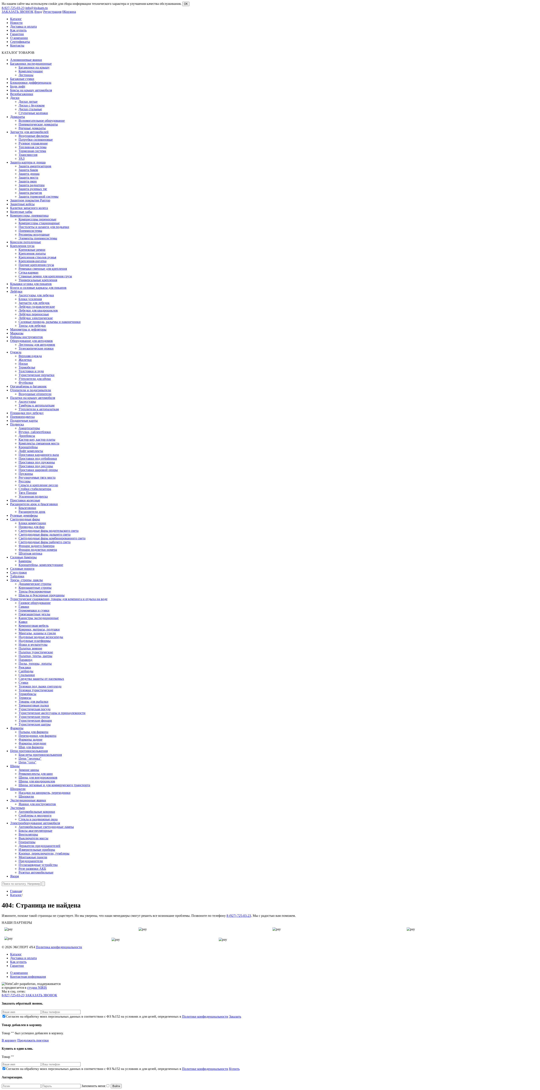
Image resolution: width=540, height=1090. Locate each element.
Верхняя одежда (30, 356)
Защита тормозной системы (38, 196)
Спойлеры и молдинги (35, 815)
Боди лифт (17, 86)
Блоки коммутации (32, 523)
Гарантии (17, 965)
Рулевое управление (33, 143)
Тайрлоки (17, 576)
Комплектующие (31, 71)
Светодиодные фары (25, 519)
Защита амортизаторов (35, 166)
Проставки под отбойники (38, 458)
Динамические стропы (35, 584)
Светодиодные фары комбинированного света (52, 538)
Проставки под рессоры (36, 466)
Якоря (14, 876)
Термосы (25, 698)
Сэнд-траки (18, 572)
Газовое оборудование (35, 603)
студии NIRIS (37, 987)
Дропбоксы (27, 436)
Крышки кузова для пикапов (31, 284)
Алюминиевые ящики (26, 60)
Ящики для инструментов (37, 804)
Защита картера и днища (28, 162)
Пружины (26, 473)
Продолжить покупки (33, 1040)
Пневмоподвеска (22, 417)
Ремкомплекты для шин (36, 773)
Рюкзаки (25, 667)
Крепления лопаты (32, 253)
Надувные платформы (35, 641)
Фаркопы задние (30, 739)
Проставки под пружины (37, 462)
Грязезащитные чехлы (34, 614)
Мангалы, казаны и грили (37, 633)
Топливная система (32, 147)
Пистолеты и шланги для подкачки (44, 227)
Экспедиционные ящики (28, 800)
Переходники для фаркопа (37, 735)
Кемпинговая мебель (34, 625)
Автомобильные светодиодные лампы (46, 827)
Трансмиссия (28, 155)
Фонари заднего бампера (36, 546)
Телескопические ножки (36, 348)
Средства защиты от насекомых (41, 679)
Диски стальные (30, 109)
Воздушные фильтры (34, 136)
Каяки (23, 622)
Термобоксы (27, 694)
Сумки (23, 682)
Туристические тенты (34, 717)
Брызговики (27, 508)
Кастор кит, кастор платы (37, 439)
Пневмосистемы (30, 230)
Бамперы (25, 561)
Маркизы (16, 333)
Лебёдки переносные (34, 314)
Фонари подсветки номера (38, 549)
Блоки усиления (30, 299)
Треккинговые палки (34, 705)
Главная (16, 891)
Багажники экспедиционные (31, 63)
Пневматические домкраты (38, 124)
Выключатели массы (33, 838)
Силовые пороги (22, 568)
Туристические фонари (35, 720)
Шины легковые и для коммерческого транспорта (54, 785)
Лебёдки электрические (36, 318)
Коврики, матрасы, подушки (39, 629)
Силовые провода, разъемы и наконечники (50, 322)
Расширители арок (32, 511)
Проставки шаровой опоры (38, 470)
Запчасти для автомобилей (29, 132)
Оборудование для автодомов (31, 341)
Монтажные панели (33, 857)
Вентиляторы (28, 834)
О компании (19, 973)
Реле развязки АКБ (32, 868)
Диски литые (28, 101)
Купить (234, 1069)
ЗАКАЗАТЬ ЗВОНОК (18, 12)
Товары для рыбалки (33, 701)
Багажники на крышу (34, 67)
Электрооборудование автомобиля (35, 823)
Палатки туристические (36, 652)
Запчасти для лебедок (34, 303)
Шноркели (18, 789)
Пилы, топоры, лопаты (35, 663)
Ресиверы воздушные (34, 234)
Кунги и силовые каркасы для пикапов (38, 287)
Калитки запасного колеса (29, 208)
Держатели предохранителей (39, 846)
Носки (23, 363)
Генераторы (27, 842)
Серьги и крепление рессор (38, 485)
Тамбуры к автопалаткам (36, 405)
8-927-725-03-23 (13, 8)
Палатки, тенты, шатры (35, 656)
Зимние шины (29, 770)
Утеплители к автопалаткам (39, 409)
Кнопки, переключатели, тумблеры (44, 853)
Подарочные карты (24, 420)
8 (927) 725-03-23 (239, 915)
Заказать (235, 1016)
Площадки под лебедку (27, 413)
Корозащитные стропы (35, 587)
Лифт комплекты (31, 451)
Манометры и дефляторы (28, 329)
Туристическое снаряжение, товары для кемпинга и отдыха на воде (58, 599)
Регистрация (52, 12)
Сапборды (26, 671)
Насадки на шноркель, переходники (44, 792)
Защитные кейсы (22, 204)
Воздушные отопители (35, 394)
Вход (38, 12)
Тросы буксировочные (35, 591)
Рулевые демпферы (24, 515)
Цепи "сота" (27, 762)
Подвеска (17, 424)
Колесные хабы (21, 211)
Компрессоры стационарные (39, 223)
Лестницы (26, 75)
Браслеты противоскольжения (40, 754)
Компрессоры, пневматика (29, 215)
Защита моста (28, 177)
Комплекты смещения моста (39, 443)
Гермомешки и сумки (34, 610)
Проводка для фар (32, 527)
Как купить (18, 962)
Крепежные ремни (32, 249)
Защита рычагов (30, 192)
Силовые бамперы (23, 557)
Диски (14, 98)
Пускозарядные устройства (38, 865)
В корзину (9, 1040)
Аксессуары (27, 401)
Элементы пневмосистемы (38, 238)
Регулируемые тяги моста (37, 477)
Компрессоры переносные (37, 219)
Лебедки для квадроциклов (38, 310)
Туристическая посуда (34, 709)
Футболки (26, 382)
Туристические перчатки (36, 375)
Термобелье (27, 367)
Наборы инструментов (26, 337)
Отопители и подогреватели (30, 390)
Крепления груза (22, 246)
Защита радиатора (32, 185)
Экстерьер (17, 808)
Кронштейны (28, 447)
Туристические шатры (35, 724)
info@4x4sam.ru (36, 8)
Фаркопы (16, 728)
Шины (15, 766)
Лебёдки (16, 291)
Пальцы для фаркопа (33, 732)
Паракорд (25, 660)
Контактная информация (28, 976)
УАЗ (21, 158)
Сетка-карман (28, 272)
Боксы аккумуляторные (35, 830)
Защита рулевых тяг (33, 189)
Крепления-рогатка (32, 261)
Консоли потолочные (25, 242)
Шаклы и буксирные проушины (42, 595)
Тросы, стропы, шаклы (26, 580)
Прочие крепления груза (36, 265)
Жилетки (25, 360)
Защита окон (28, 181)
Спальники (27, 675)
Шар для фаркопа (31, 747)
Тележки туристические (36, 690)
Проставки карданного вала (39, 455)
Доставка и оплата (23, 958)
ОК (186, 3)
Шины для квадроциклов (37, 781)
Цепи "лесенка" (30, 758)
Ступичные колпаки (33, 113)
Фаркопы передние (32, 743)
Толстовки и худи (31, 371)
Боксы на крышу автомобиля (31, 90)
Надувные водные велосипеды (41, 637)
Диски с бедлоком (32, 105)
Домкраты (17, 117)
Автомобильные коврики (37, 811)
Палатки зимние (30, 648)
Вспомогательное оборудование (42, 120)
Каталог (16, 895)
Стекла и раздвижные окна (38, 819)
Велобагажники (21, 94)
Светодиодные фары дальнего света (44, 534)
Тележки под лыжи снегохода (40, 686)
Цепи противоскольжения (29, 751)
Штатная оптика (30, 553)
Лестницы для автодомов (37, 344)
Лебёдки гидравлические (37, 306)
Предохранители (31, 861)
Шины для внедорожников (38, 777)
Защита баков (28, 170)
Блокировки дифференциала (30, 82)
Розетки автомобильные (36, 872)
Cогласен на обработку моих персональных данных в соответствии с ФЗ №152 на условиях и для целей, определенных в (117, 1016)
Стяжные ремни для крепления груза (45, 276)
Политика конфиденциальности (59, 947)
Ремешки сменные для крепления (43, 268)
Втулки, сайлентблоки (35, 432)
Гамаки (24, 606)
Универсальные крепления (38, 280)
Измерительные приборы (37, 849)
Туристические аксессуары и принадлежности (52, 713)
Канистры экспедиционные (39, 618)
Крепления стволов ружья (37, 257)
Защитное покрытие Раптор (30, 200)
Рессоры (25, 481)
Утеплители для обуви (35, 379)
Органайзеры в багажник (28, 386)
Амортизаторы (29, 428)
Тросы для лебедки (32, 325)
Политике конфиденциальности (205, 1016)
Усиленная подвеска (33, 496)
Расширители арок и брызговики (34, 504)
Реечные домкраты (32, 128)
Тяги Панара (28, 492)
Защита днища (29, 174)
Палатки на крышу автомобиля (32, 398)
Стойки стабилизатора (35, 489)
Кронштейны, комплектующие (41, 565)
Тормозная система (32, 151)
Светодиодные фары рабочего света (44, 542)
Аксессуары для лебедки (36, 295)
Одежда (15, 352)
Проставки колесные (25, 500)
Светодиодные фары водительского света (48, 530)
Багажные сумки (22, 79)
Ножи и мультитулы (33, 644)
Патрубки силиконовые (36, 139)
